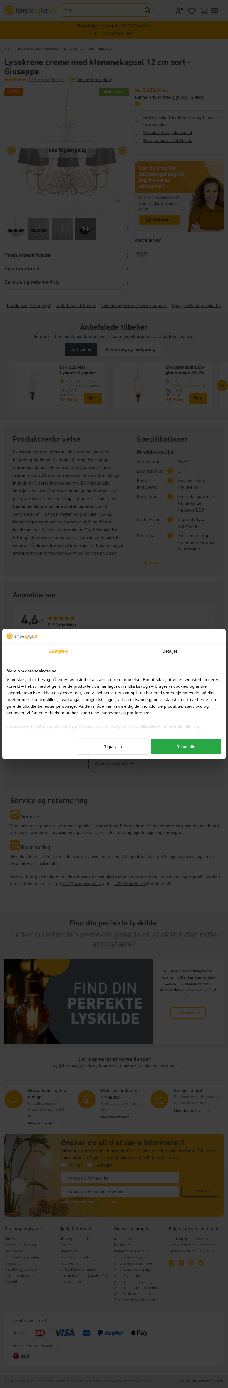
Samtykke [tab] (58, 651)
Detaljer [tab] (170, 651)
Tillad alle (186, 746)
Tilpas (110, 746)
